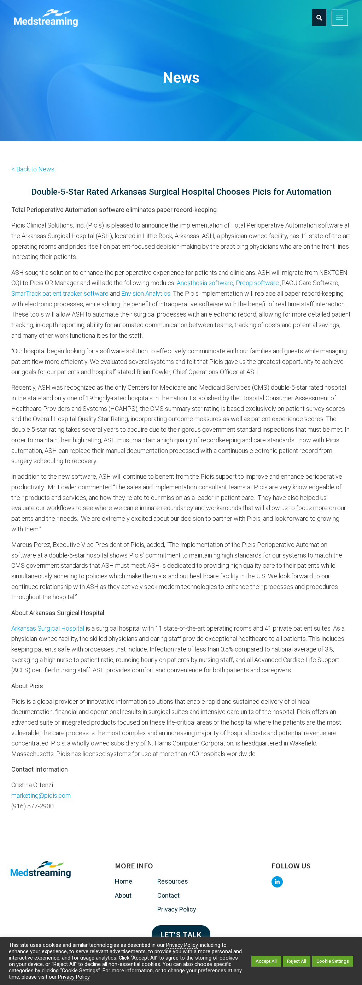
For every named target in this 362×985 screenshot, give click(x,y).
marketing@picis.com (41, 795)
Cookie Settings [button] (332, 961)
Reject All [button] (296, 961)
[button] (340, 18)
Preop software (257, 283)
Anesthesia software (205, 283)
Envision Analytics (145, 293)
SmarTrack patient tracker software (60, 293)
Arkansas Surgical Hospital (47, 628)
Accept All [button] (266, 961)
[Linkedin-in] (277, 881)
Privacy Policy (182, 945)
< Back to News (32, 169)
